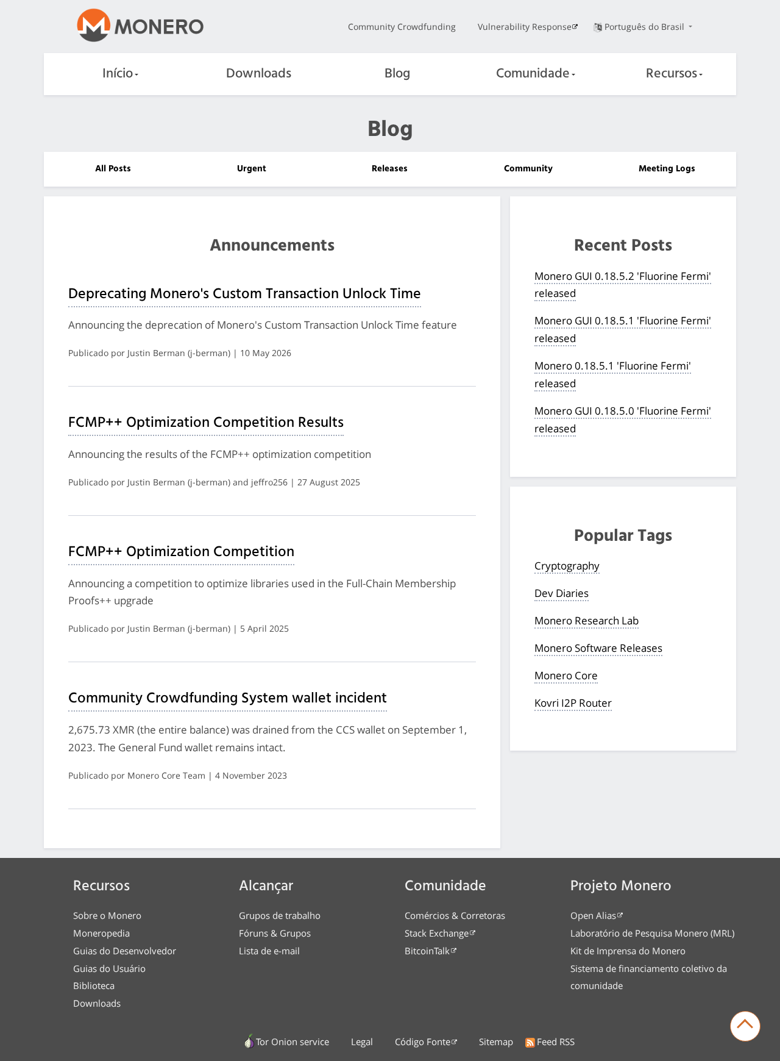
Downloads (258, 74)
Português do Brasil (645, 26)
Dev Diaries (561, 593)
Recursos (671, 74)
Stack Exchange (437, 933)
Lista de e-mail (269, 951)
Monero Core (566, 675)
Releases (390, 169)
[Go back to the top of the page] (745, 1026)
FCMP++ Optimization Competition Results (206, 423)
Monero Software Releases (598, 648)
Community (528, 169)
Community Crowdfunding (402, 26)
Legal (362, 1041)
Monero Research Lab (586, 620)
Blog (397, 74)
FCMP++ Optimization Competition (181, 552)
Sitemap (496, 1041)
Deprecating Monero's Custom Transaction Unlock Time (244, 294)
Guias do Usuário (109, 968)
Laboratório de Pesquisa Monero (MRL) (652, 933)
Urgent (251, 169)
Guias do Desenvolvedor (124, 951)
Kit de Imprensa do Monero (628, 951)
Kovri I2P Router (573, 703)
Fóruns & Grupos (275, 933)
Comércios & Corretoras (455, 915)
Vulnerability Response (525, 26)
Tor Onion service (292, 1041)
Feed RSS (556, 1041)
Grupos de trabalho (280, 915)
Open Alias (593, 915)
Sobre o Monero (107, 915)
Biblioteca (94, 985)
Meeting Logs (667, 169)
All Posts (113, 169)
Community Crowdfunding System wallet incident (227, 698)
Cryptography (567, 566)
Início (117, 74)
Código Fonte (422, 1041)
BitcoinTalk (427, 951)
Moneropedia (101, 933)
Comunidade (533, 74)
